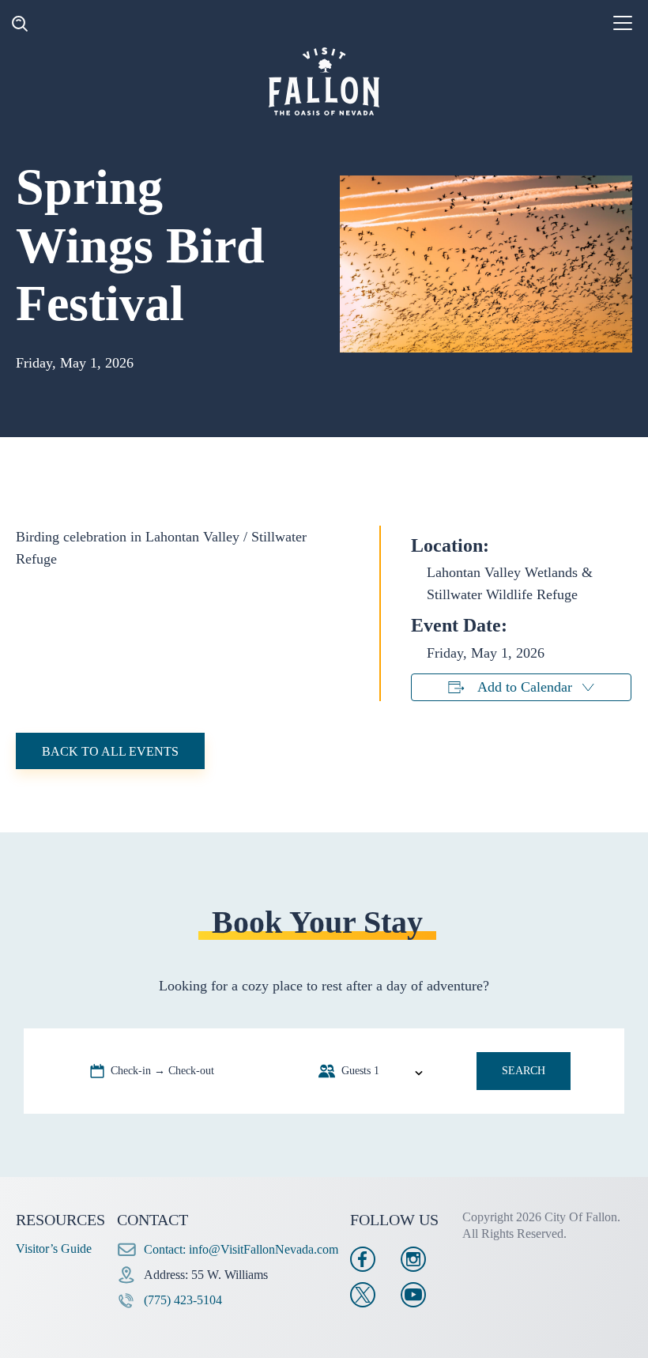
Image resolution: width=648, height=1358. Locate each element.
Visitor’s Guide (54, 1248)
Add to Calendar (524, 687)
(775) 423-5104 (183, 1300)
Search (523, 1071)
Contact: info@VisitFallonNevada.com (241, 1249)
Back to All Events (110, 751)
